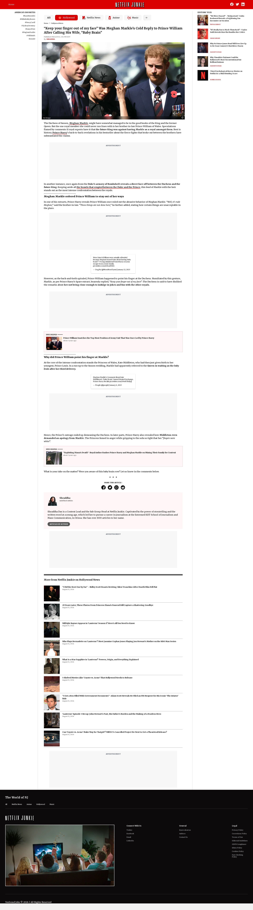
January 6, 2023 (115, 385)
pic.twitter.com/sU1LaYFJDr (104, 266)
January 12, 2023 (123, 270)
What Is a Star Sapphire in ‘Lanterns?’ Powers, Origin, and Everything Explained (100, 667)
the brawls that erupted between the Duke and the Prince (108, 187)
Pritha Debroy (215, 24)
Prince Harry (59, 132)
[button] (183, 118)
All (49, 17)
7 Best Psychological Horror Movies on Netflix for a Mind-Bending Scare (226, 72)
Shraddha (50, 39)
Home (11, 4)
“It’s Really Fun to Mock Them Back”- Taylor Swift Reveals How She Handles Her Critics (228, 31)
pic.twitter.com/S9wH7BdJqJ (121, 381)
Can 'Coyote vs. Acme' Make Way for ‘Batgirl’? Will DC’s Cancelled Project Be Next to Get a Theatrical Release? (114, 739)
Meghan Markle (78, 123)
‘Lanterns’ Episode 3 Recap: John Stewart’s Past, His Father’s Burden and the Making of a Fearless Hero (111, 721)
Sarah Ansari (215, 38)
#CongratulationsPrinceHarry (111, 262)
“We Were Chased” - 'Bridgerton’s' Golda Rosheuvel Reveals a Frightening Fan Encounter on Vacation (227, 18)
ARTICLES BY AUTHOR (59, 524)
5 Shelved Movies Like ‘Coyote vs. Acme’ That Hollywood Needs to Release (97, 685)
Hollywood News (57, 23)
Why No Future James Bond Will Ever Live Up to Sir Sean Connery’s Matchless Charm (228, 45)
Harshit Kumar (216, 52)
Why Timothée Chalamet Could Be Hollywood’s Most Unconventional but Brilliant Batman (225, 59)
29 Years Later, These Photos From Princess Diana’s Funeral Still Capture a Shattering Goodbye (107, 612)
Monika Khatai (215, 80)
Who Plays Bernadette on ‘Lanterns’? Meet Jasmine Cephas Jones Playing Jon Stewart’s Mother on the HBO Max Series (119, 649)
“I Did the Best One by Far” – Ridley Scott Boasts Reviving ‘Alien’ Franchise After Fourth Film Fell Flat (109, 594)
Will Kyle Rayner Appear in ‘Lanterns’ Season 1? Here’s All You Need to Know (98, 630)
